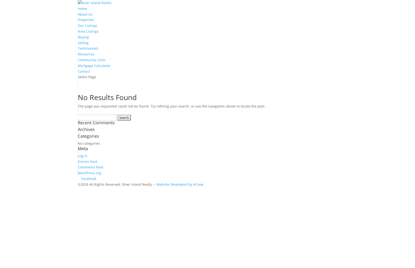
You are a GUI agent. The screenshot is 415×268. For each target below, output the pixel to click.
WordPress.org (89, 173)
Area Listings (88, 31)
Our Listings (87, 25)
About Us (85, 14)
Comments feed (90, 167)
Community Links (91, 60)
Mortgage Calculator (94, 65)
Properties (86, 20)
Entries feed (87, 161)
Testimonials (88, 48)
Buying (83, 37)
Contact (84, 71)
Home (82, 8)
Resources (86, 54)
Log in (82, 156)
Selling (83, 43)
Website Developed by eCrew (179, 184)
